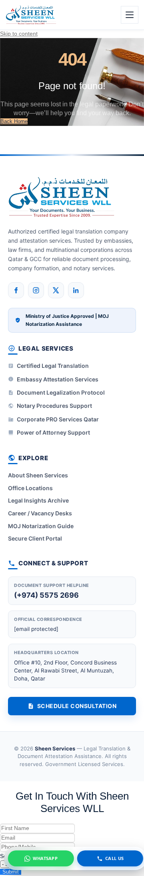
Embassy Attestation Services (57, 379)
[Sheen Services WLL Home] (31, 15)
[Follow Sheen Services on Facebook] (16, 290)
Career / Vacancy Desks (40, 513)
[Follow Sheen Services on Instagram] (36, 290)
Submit (10, 872)
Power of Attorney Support (53, 432)
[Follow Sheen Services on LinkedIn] (76, 290)
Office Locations (30, 488)
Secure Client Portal (35, 538)
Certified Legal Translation (53, 365)
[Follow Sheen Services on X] (56, 290)
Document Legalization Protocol (61, 392)
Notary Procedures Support (54, 405)
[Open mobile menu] (129, 15)
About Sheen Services (38, 475)
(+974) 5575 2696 (46, 595)
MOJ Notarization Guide (41, 526)
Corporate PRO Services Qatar (58, 419)
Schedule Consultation (77, 705)
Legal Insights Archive (38, 500)
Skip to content (19, 33)
